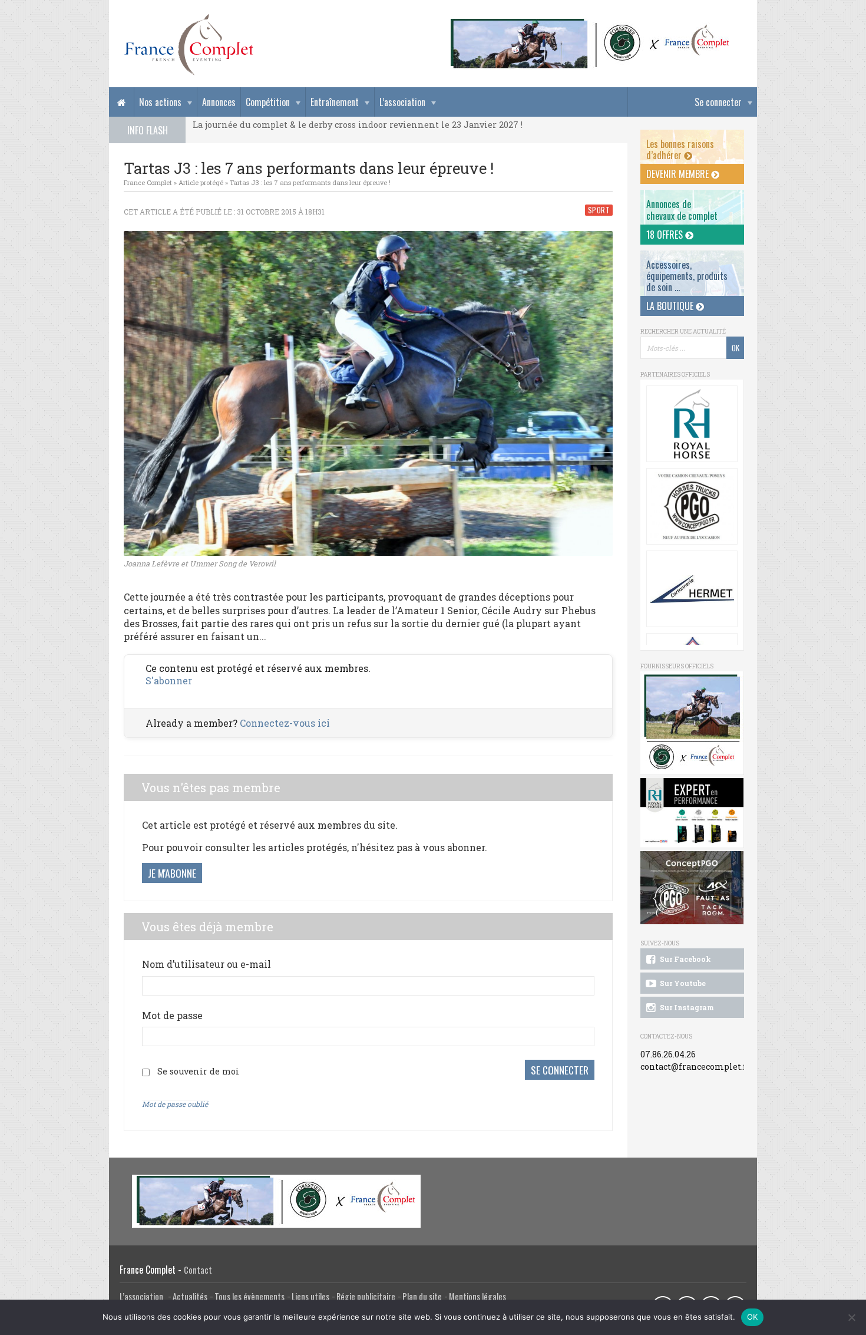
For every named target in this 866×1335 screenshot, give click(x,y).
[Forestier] (590, 24)
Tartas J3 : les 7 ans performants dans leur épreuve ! (310, 182)
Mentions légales (477, 1296)
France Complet (148, 182)
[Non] (851, 1317)
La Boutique (671, 306)
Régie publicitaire (365, 1296)
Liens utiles (310, 1296)
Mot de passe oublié (175, 1103)
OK (752, 1316)
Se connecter (718, 102)
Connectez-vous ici (285, 723)
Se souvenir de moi (198, 1071)
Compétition (268, 102)
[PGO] (692, 888)
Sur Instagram (686, 1007)
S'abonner (169, 680)
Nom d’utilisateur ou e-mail (206, 964)
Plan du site (422, 1296)
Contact (198, 1270)
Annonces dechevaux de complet (682, 209)
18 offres (665, 235)
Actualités (190, 1296)
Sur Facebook (684, 959)
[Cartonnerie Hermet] (692, 589)
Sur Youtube (682, 983)
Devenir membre (678, 174)
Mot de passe (172, 1015)
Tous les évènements (249, 1296)
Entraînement (334, 102)
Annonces (219, 102)
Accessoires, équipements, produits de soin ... (687, 276)
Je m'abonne (172, 873)
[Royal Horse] (692, 423)
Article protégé (201, 182)
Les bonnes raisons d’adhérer (680, 149)
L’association (402, 102)
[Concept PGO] (692, 506)
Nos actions (160, 102)
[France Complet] (188, 44)
